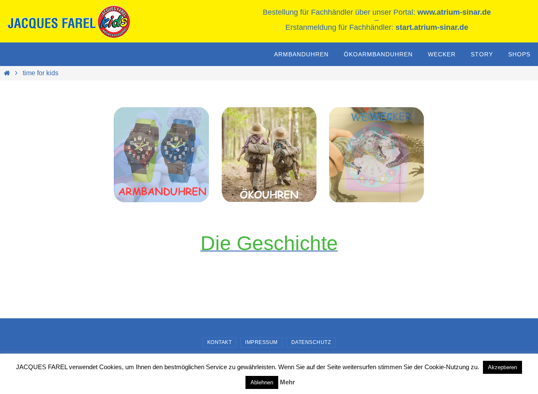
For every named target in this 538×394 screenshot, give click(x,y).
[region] (161, 154)
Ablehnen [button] (262, 382)
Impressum (261, 342)
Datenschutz (311, 342)
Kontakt (219, 342)
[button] (376, 154)
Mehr (287, 382)
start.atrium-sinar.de (432, 27)
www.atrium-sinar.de (454, 12)
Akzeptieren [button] (502, 367)
